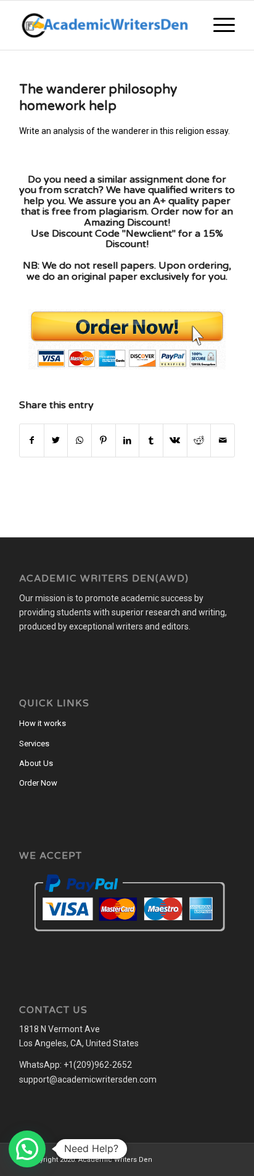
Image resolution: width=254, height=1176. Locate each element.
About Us (36, 763)
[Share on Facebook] (32, 440)
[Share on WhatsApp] (79, 440)
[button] (27, 1149)
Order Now (38, 782)
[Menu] (218, 25)
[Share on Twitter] (56, 440)
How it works (42, 723)
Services (34, 743)
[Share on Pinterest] (103, 440)
